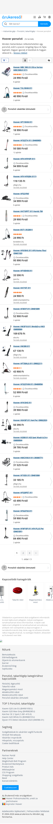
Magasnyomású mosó (35, 601)
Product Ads (8, 766)
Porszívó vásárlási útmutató (21, 109)
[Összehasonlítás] (39, 17)
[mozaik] (29, 60)
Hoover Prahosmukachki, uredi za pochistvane (22, 798)
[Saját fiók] (49, 17)
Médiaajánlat (8, 769)
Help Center (7, 758)
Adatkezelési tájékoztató (13, 811)
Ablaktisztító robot (10, 692)
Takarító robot (17, 600)
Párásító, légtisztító (11, 683)
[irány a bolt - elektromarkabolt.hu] (7, 292)
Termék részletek (20, 187)
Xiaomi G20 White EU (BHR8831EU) (18, 717)
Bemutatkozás (8, 654)
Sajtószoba (7, 668)
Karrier (5, 663)
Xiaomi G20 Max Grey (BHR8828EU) (18, 711)
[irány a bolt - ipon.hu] (7, 275)
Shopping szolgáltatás (12, 775)
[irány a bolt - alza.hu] (7, 330)
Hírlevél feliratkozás (11, 734)
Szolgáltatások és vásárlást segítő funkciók (22, 732)
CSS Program (8, 772)
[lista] (25, 60)
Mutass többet (20, 53)
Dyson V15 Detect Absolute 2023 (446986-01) (23, 719)
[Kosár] (44, 17)
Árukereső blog (9, 666)
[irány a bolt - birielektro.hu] (7, 234)
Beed (4, 778)
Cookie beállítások (10, 743)
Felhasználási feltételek (38, 811)
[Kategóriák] (35, 17)
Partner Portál (8, 755)
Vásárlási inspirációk (11, 737)
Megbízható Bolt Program (14, 761)
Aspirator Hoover (14, 804)
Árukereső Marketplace (13, 764)
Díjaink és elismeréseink (13, 660)
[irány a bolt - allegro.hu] (7, 180)
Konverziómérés (9, 781)
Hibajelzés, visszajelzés (13, 740)
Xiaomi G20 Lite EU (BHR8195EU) (17, 708)
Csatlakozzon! (10, 787)
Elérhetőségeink (9, 657)
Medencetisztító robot (12, 695)
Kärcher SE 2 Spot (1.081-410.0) (17, 714)
